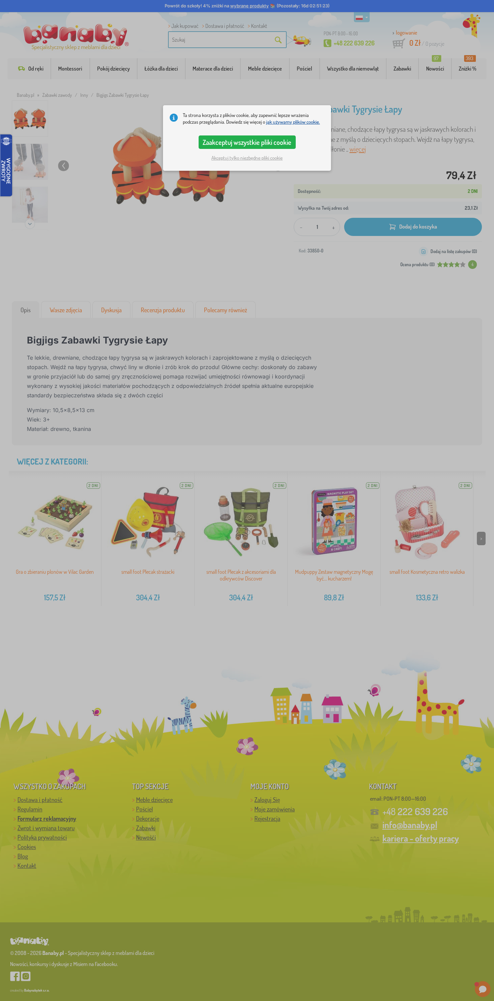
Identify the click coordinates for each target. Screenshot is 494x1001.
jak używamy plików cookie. (293, 122)
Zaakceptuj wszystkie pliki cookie (247, 142)
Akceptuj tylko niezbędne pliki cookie (247, 158)
